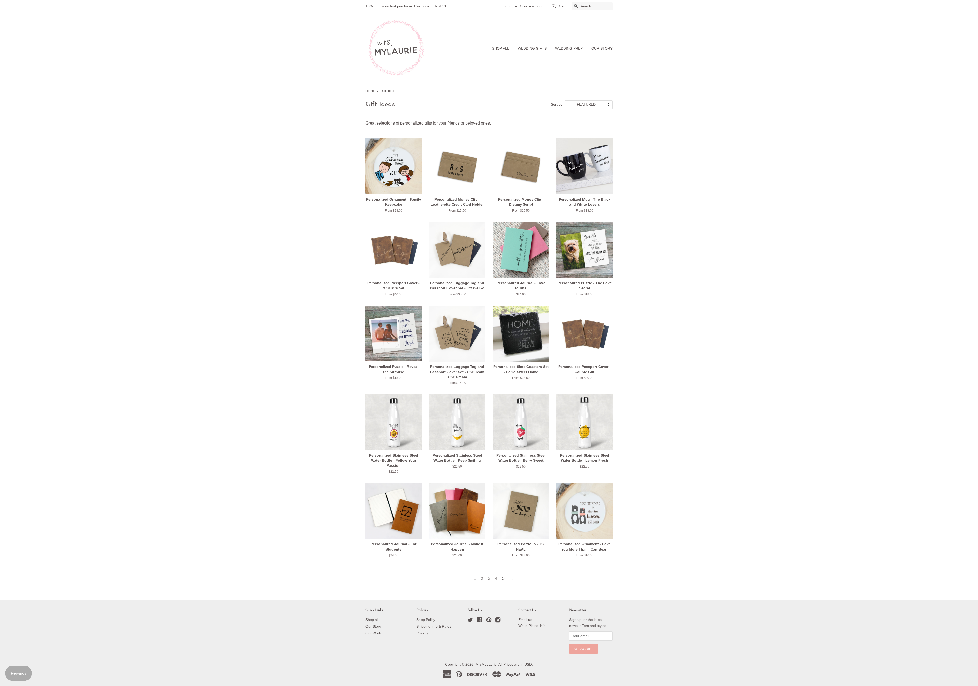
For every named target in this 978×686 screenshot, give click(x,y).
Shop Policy (425, 620)
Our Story (602, 48)
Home (369, 91)
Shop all (371, 620)
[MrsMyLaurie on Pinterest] (489, 621)
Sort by (556, 104)
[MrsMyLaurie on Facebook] (479, 621)
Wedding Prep (569, 48)
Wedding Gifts (532, 48)
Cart (562, 6)
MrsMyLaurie (486, 664)
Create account (532, 6)
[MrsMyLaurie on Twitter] (470, 621)
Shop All (500, 48)
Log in (506, 6)
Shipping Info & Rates (433, 626)
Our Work (373, 633)
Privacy (422, 633)
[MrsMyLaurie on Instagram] (498, 621)
